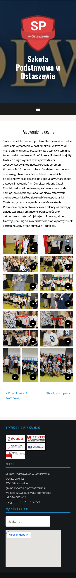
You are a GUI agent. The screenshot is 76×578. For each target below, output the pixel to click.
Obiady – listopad (57, 393)
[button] (20, 244)
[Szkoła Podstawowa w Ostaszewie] (38, 33)
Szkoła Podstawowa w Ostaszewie (38, 67)
